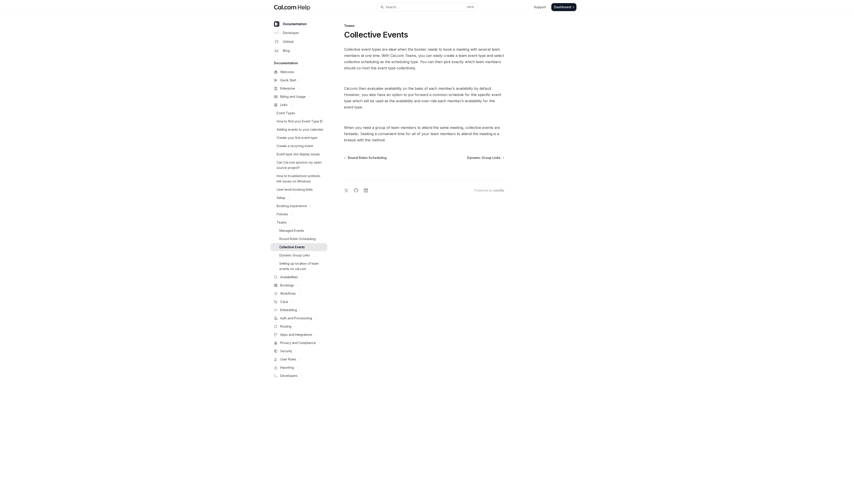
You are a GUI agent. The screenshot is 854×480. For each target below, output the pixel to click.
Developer (291, 33)
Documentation (295, 24)
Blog (286, 50)
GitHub (288, 42)
